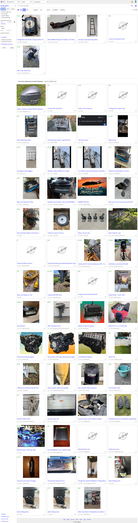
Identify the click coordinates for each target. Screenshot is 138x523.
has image (4, 13)
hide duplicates (6, 17)
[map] (27, 9)
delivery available (6, 39)
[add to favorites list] (18, 42)
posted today (5, 15)
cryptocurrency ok (7, 41)
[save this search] (135, 5)
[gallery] (24, 9)
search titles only (6, 12)
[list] (18, 9)
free (3, 28)
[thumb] (21, 9)
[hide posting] (44, 42)
